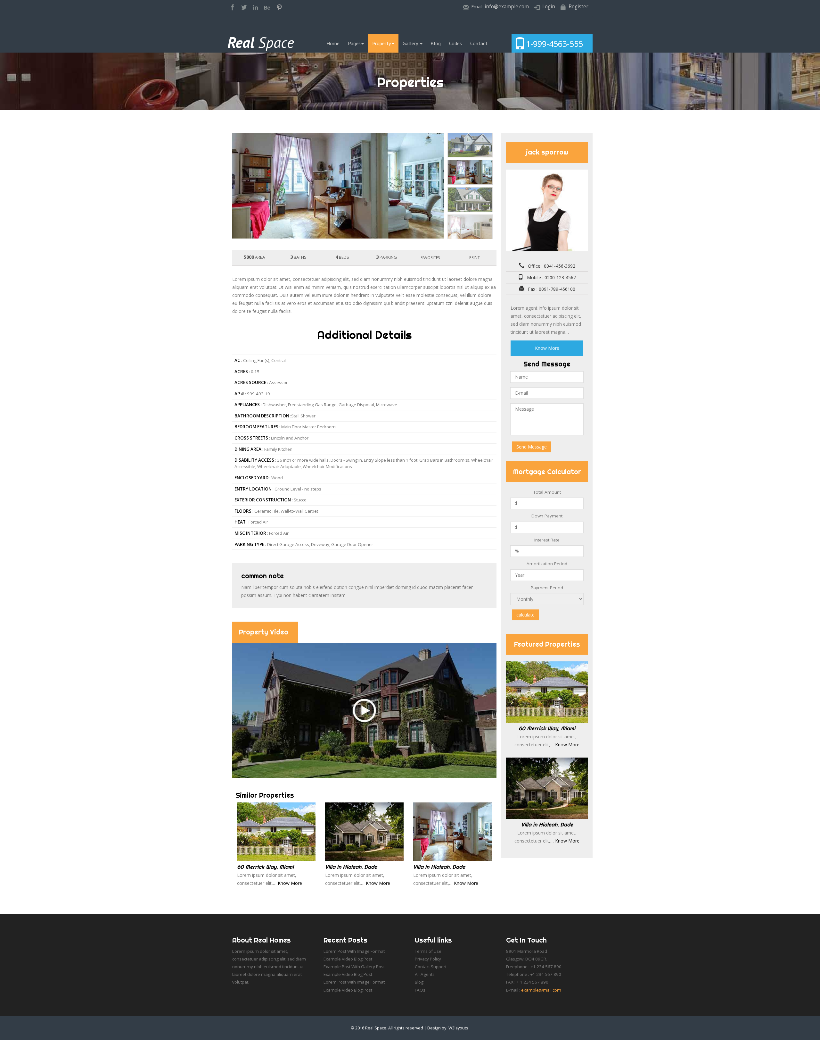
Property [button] (381, 43)
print (474, 257)
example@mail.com (541, 990)
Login (548, 6)
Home (335, 43)
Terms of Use (428, 951)
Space (260, 42)
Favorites (430, 257)
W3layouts (458, 1028)
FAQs (420, 990)
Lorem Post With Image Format (354, 951)
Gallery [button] (411, 43)
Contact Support (431, 966)
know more (547, 348)
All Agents (425, 974)
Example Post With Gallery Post (354, 966)
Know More (290, 883)
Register (578, 6)
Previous (220, 130)
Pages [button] (354, 43)
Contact (479, 43)
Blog (435, 43)
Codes (455, 43)
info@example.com (507, 6)
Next (508, 130)
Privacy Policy (428, 959)
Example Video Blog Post (348, 959)
